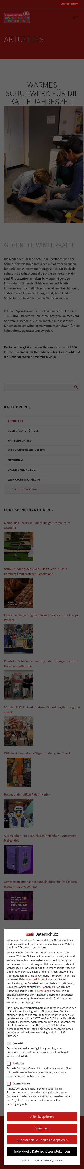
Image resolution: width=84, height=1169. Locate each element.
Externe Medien (21, 1083)
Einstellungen (43, 991)
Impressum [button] (59, 1160)
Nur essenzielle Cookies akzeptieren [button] (42, 1140)
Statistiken (18, 1063)
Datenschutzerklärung (32, 979)
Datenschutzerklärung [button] (43, 1160)
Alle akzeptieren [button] (42, 1117)
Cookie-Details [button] (26, 1160)
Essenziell (18, 1043)
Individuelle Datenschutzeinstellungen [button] (42, 1151)
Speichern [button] (42, 1128)
